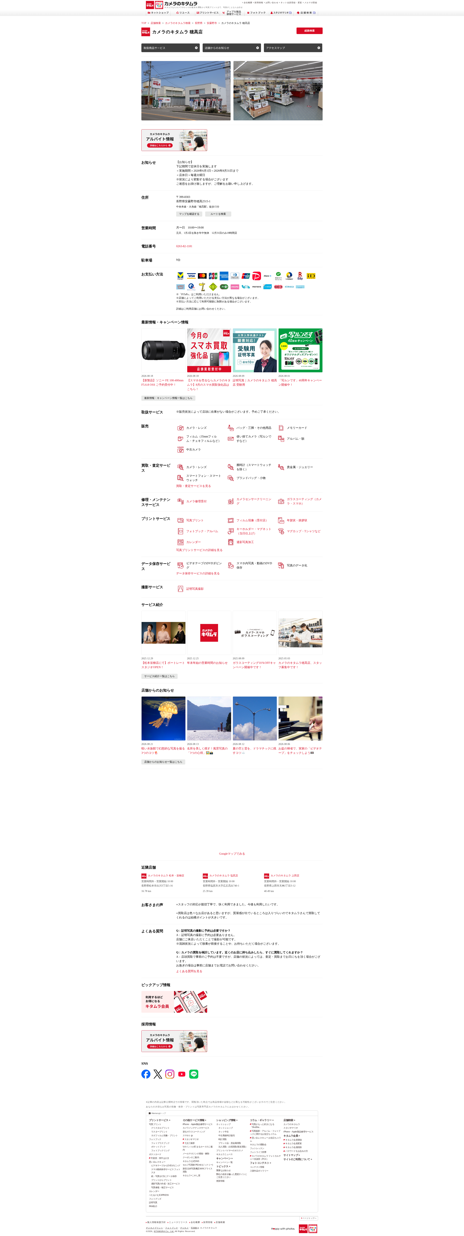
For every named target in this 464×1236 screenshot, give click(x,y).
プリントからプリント (161, 1180)
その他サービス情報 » (194, 1120)
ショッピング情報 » (226, 1120)
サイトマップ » (291, 1155)
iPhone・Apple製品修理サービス (198, 1124)
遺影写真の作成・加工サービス (165, 1183)
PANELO (153, 1206)
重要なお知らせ (223, 1170)
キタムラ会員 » (291, 1135)
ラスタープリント (159, 1131)
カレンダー (154, 1191)
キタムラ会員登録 (293, 1140)
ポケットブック (158, 1146)
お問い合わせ (272, 2)
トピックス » (223, 1166)
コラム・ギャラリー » (262, 1120)
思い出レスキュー (157, 1162)
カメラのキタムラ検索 (177, 23)
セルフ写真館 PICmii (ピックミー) (198, 1165)
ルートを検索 (218, 214)
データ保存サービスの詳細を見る (198, 573)
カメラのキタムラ (291, 1124)
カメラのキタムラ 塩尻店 (223, 875)
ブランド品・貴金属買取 (229, 1143)
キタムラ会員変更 (293, 1143)
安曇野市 (212, 23)
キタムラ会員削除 (293, 1147)
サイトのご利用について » (297, 1159)
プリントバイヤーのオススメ (229, 1150)
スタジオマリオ (192, 1139)
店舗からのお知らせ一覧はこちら (163, 762)
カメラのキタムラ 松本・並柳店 (166, 875)
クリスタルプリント (160, 1128)
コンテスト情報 (257, 1167)
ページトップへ (309, 1218)
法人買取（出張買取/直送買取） (232, 1146)
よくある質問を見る (189, 971)
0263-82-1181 (184, 246)
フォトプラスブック (160, 1143)
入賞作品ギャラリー (259, 1171)
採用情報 (258, 2)
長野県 (198, 23)
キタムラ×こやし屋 (191, 1175)
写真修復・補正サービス (162, 1187)
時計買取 (222, 1139)
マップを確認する (189, 214)
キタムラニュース (224, 1154)
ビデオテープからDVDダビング (165, 1165)
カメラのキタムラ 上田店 (285, 875)
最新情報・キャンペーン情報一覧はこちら (168, 398)
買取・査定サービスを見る (193, 485)
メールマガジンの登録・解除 (196, 1153)
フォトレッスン (257, 1148)
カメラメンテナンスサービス (196, 1128)
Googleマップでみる (232, 853)
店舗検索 (156, 23)
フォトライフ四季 (258, 1152)
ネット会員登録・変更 (291, 2)
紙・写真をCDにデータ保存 (164, 1176)
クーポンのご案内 (191, 1157)
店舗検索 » (289, 1120)
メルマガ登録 (310, 2)
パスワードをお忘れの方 (296, 1151)
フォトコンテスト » (260, 1162)
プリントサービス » (159, 1120)
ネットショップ (223, 1124)
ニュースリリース (178, 1222)
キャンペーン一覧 (224, 1162)
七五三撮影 (190, 1143)
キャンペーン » (224, 1158)
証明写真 (153, 1202)
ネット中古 (223, 1131)
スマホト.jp (188, 1135)
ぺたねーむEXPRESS (159, 1195)
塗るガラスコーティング (194, 1131)
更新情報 (220, 1181)
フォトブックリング (160, 1150)
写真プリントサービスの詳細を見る (199, 550)
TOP (143, 23)
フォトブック (155, 1139)
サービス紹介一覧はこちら (159, 676)
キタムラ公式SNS (191, 1161)
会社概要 (248, 2)
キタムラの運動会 (258, 1144)
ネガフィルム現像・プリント (164, 1135)
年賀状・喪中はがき (160, 1158)
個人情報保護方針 (156, 1222)
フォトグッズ (155, 1199)
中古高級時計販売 (226, 1135)
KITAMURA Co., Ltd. (164, 1231)
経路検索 (309, 30)
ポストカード (155, 1154)
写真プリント (155, 1124)
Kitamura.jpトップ (159, 1113)
